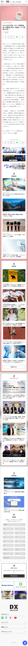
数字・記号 (6, 557)
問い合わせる (14, 575)
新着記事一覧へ (14, 367)
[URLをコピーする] (22, 37)
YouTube (16, 618)
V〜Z (17, 553)
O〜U (5, 553)
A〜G (5, 549)
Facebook (7, 618)
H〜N (17, 549)
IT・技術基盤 (6, 32)
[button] (5, 37)
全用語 (5, 524)
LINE (3, 618)
